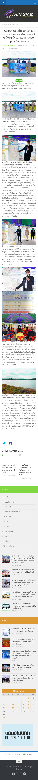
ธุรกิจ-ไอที (7, 507)
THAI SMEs (7, 517)
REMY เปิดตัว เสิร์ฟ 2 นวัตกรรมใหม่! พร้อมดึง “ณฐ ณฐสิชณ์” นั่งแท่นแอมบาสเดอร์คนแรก (24, 678)
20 (18, 708)
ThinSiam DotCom (9, 45)
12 (13, 705)
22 (28, 708)
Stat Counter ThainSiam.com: (14, 754)
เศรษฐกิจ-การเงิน (18, 25)
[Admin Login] (24, 773)
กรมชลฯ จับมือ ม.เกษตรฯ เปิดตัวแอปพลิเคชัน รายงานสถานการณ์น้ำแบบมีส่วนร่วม (24, 606)
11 (8, 705)
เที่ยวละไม (7, 526)
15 (28, 705)
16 (33, 705)
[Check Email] (20, 773)
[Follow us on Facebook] (13, 773)
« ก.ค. (4, 717)
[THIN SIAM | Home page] (19, 14)
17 (4, 708)
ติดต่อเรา (6, 541)
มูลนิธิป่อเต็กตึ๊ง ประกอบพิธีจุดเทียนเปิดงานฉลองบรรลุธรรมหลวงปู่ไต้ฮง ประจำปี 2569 (24, 642)
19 (13, 708)
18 (8, 708)
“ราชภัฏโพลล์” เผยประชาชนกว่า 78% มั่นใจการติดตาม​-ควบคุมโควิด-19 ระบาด (25, 470)
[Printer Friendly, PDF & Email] (19, 80)
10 (4, 705)
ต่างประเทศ (7, 536)
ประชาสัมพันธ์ (6, 25)
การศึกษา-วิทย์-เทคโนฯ (11, 512)
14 (24, 705)
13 (18, 705)
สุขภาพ (5, 522)
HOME (5, 497)
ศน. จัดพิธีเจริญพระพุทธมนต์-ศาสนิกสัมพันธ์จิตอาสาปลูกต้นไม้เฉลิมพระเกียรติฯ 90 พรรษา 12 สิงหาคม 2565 (24, 594)
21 (24, 708)
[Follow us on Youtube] (17, 773)
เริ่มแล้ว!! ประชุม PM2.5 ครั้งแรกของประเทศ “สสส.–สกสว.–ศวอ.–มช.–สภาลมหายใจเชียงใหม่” (24, 583)
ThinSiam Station (9, 546)
